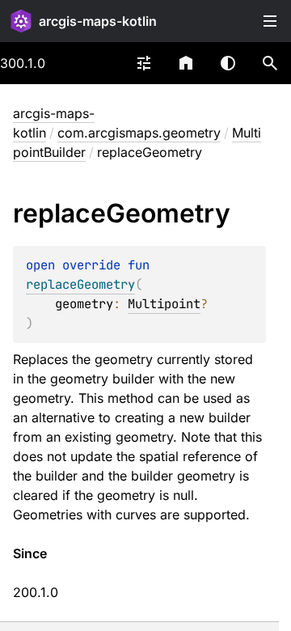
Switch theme (228, 63)
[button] (270, 63)
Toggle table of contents (270, 21)
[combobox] (144, 63)
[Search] (270, 63)
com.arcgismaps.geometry (139, 133)
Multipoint (164, 303)
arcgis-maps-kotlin (98, 21)
